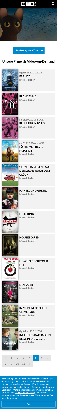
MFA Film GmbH (28, 4)
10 (17, 363)
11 (23, 363)
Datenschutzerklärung (25, 392)
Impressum (12, 398)
